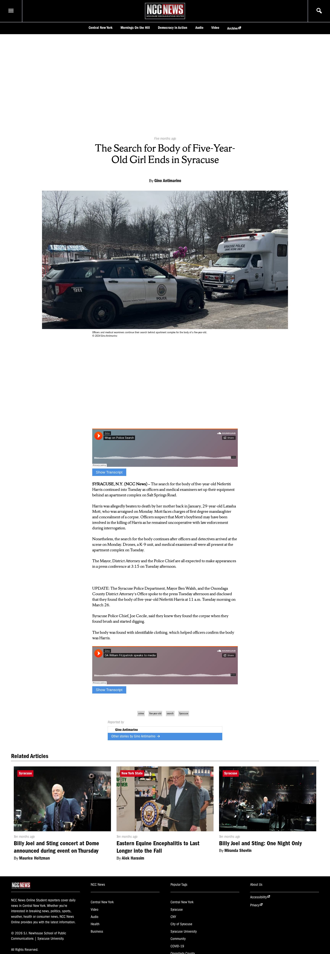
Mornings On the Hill (135, 28)
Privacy (254, 905)
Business (97, 931)
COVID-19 (177, 946)
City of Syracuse (181, 924)
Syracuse (183, 713)
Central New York (100, 28)
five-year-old (155, 713)
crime (141, 713)
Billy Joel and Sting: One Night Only (260, 843)
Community (178, 939)
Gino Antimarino (145, 736)
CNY (173, 917)
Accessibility (258, 897)
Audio (199, 28)
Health (95, 924)
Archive (232, 28)
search (170, 713)
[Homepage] (165, 17)
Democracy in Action (172, 28)
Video (215, 28)
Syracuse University (184, 931)
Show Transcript (109, 472)
